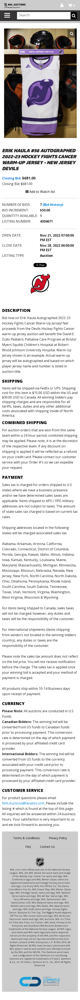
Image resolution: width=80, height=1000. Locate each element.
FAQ (28, 847)
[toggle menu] (7, 15)
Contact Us (47, 847)
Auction (46, 255)
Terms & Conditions (26, 838)
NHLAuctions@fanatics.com (23, 803)
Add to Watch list (42, 191)
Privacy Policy (58, 838)
